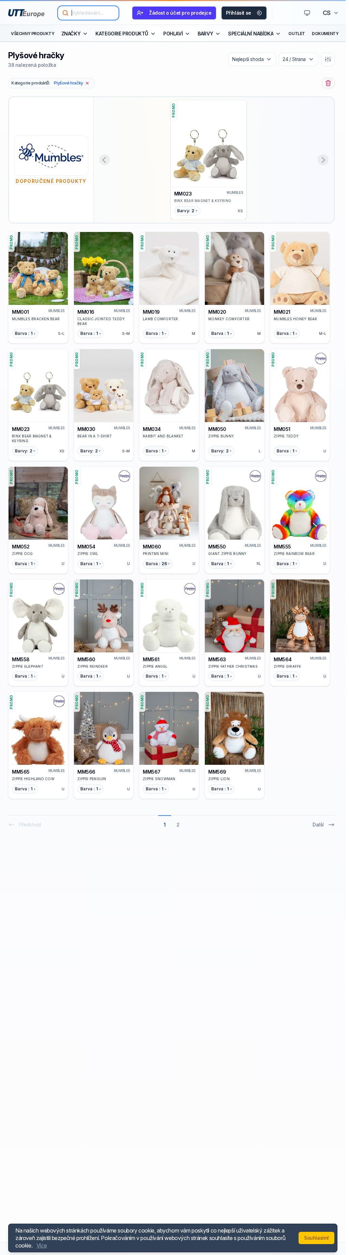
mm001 (20, 312)
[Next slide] (323, 159)
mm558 (21, 659)
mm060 (152, 546)
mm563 (217, 659)
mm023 (183, 194)
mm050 (217, 429)
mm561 (151, 659)
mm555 (282, 546)
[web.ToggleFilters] (328, 59)
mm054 (86, 546)
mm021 (282, 312)
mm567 (152, 772)
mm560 (86, 659)
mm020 (217, 312)
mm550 (217, 546)
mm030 (86, 429)
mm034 (152, 429)
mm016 (85, 312)
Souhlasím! (316, 1238)
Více (41, 1245)
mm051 (282, 429)
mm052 (21, 546)
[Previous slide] (104, 159)
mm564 (283, 659)
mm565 (21, 772)
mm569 (217, 772)
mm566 (86, 772)
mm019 (151, 312)
